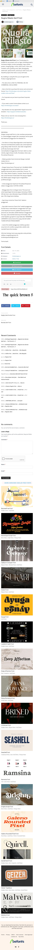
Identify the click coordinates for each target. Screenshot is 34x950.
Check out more (18, 266)
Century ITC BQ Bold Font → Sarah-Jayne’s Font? (16, 370)
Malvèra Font (5, 915)
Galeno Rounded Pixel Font (10, 834)
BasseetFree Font (7, 508)
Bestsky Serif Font (6, 322)
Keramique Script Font (8, 535)
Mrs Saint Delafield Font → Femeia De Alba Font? (17, 367)
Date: (4, 250)
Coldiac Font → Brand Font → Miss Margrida (15, 350)
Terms (3, 934)
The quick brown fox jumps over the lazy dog (18, 295)
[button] (32, 5)
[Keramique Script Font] (17, 523)
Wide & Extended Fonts (19, 836)
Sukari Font (5, 590)
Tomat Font (7, 363)
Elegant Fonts (4, 565)
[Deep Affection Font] (17, 659)
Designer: (5, 256)
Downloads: (6, 253)
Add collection (18, 269)
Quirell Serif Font (6, 861)
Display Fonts (4, 510)
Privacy (8, 934)
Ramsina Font (5, 779)
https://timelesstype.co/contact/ (10, 105)
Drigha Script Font (7, 806)
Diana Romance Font (8, 698)
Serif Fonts (19, 10)
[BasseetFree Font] (17, 496)
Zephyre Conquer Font (8, 562)
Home (3, 10)
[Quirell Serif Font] (17, 848)
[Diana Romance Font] (17, 686)
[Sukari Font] (17, 577)
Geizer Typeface (6, 888)
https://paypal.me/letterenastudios (16, 111)
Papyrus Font (8, 357)
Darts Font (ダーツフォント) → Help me (15, 383)
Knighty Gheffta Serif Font (8, 315)
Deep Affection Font (7, 671)
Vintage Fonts (11, 15)
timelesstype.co (16, 256)
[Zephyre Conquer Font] (17, 550)
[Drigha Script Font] (17, 794)
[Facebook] (18, 946)
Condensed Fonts (5, 754)
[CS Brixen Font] (17, 713)
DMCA (13, 934)
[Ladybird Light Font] (17, 632)
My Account (16, 1)
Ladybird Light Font (7, 644)
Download (18, 262)
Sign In (2, 1)
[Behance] (15, 946)
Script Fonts (11, 538)
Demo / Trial (15, 259)
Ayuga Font (5, 617)
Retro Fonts (4, 538)
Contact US (14, 936)
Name (3, 464)
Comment (4, 439)
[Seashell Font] (17, 740)
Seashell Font (5, 752)
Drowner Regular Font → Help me (14, 386)
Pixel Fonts (4, 836)
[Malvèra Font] (17, 903)
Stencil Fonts (24, 890)
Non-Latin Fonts (5, 781)
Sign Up (8, 1)
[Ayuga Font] (17, 604)
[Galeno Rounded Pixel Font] (17, 821)
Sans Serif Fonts (14, 754)
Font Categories (11, 10)
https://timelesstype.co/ (7, 118)
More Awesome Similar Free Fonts (18, 483)
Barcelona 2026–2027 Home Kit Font (18, 374)
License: (5, 259)
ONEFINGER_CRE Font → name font (14, 400)
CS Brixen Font (6, 725)
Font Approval (28, 934)
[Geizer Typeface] (17, 876)
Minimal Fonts (12, 565)
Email (3, 471)
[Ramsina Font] (17, 767)
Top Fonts (21, 936)
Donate (17, 273)
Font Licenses (19, 934)
